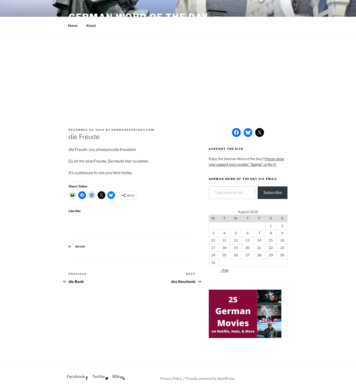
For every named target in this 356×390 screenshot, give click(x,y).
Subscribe (272, 192)
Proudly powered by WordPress (210, 378)
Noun (80, 246)
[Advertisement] (178, 70)
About (91, 25)
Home (72, 25)
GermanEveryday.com (132, 130)
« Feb (224, 270)
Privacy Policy (171, 378)
